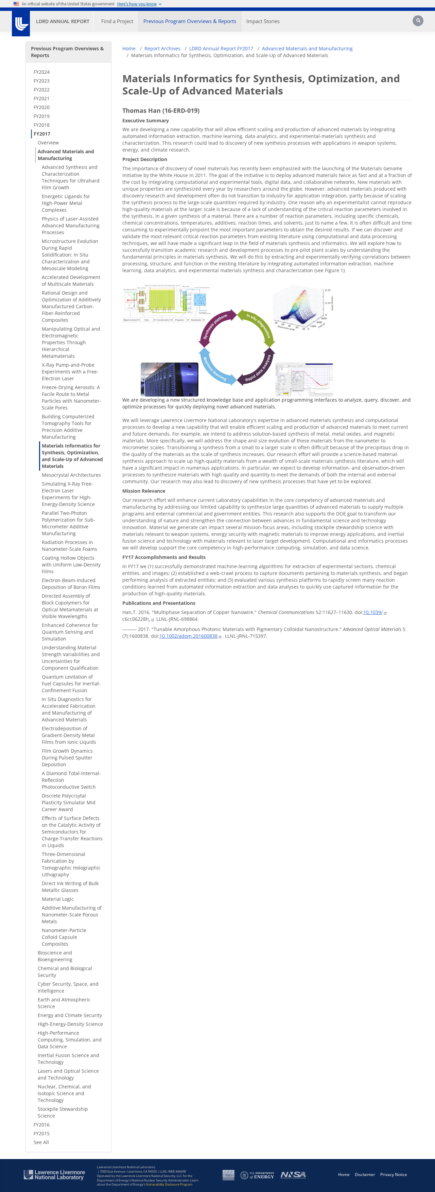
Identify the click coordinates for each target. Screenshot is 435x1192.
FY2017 (42, 133)
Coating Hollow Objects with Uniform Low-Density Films (71, 565)
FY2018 (42, 125)
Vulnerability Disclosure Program (169, 1184)
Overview (48, 142)
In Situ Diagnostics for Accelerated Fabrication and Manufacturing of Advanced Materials (68, 709)
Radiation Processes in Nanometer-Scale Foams (69, 545)
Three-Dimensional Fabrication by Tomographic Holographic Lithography (71, 864)
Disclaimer (365, 1174)
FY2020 (42, 107)
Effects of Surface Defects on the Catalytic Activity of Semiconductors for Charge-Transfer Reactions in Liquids (72, 831)
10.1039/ (373, 612)
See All (41, 1142)
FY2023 (42, 80)
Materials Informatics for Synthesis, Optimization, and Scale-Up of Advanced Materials (72, 455)
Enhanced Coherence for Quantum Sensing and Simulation (70, 632)
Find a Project (117, 21)
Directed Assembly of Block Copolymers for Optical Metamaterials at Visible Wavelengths (70, 606)
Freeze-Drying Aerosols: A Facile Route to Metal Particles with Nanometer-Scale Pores (71, 397)
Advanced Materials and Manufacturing (66, 154)
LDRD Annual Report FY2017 (221, 48)
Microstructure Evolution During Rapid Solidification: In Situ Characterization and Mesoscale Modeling (70, 254)
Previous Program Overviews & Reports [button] (189, 21)
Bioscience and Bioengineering (55, 956)
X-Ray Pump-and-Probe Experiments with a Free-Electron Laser (70, 372)
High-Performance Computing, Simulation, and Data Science (70, 1040)
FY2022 (42, 89)
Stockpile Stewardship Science (63, 1112)
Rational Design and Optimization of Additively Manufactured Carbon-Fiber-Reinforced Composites (71, 306)
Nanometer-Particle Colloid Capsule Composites (64, 937)
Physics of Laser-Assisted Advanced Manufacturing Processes (71, 225)
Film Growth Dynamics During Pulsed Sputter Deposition (67, 758)
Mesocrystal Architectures (71, 475)
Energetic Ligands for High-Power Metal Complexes (66, 203)
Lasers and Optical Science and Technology (68, 1074)
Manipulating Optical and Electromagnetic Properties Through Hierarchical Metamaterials (71, 342)
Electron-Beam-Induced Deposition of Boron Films (71, 583)
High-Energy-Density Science (70, 1024)
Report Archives (162, 48)
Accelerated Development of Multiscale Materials (71, 280)
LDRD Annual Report (62, 21)
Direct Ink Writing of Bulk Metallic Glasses (70, 886)
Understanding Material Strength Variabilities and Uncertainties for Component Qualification (71, 657)
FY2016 (42, 1124)
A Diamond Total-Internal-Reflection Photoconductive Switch (71, 780)
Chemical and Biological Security (65, 971)
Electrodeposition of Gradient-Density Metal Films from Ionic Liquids (69, 735)
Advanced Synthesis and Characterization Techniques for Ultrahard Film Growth (71, 177)
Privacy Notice (393, 1174)
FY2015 (42, 1133)
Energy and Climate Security (70, 1015)
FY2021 (42, 98)
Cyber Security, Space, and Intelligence (68, 987)
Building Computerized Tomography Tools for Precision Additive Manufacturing (68, 426)
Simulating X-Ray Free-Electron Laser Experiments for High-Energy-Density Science (68, 493)
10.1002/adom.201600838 (188, 636)
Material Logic (58, 899)
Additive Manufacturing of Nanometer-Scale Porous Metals (72, 915)
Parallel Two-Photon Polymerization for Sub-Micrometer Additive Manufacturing (68, 523)
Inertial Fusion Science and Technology (68, 1058)
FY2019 (42, 116)
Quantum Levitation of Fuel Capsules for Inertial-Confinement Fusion (71, 683)
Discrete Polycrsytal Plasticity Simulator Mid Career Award (68, 802)
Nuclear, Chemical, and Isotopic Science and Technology (64, 1093)
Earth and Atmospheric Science (64, 1003)
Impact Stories (263, 21)
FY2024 (42, 72)
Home (129, 48)
